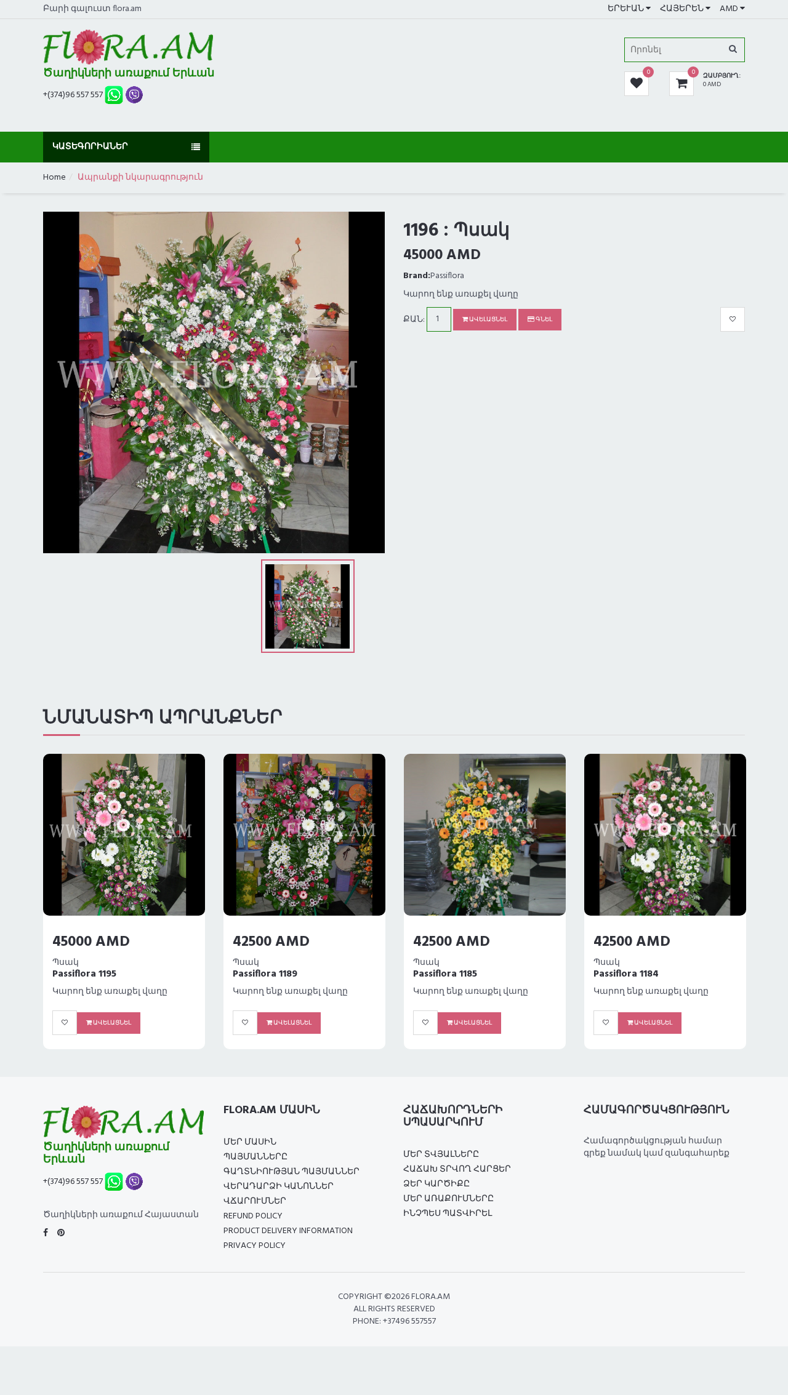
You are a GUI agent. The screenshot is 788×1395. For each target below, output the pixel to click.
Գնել (543, 319)
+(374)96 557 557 (73, 95)
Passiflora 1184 (276, 974)
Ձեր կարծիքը (436, 1184)
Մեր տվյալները (441, 1155)
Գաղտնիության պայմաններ (291, 1172)
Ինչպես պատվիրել (447, 1214)
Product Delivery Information (288, 1231)
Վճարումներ (254, 1201)
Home (54, 177)
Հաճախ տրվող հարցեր (457, 1169)
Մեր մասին (249, 1142)
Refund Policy (253, 1216)
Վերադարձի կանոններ (278, 1187)
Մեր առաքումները (448, 1199)
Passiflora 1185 (95, 974)
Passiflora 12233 (640, 962)
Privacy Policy (254, 1246)
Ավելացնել (487, 319)
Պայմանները (255, 1157)
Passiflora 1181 (455, 974)
